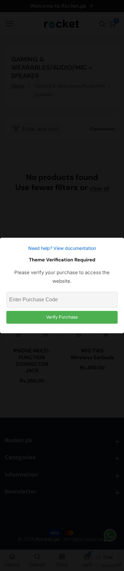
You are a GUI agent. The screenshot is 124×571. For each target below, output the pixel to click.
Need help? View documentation (62, 248)
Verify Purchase (62, 317)
